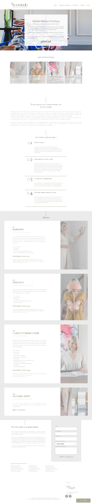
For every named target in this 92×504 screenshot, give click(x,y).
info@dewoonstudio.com (73, 492)
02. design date (33, 77)
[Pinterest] (66, 496)
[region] (18, 75)
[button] (16, 12)
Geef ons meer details (60, 446)
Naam (56, 426)
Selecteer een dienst (60, 441)
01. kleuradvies (15, 77)
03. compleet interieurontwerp (55, 77)
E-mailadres (58, 431)
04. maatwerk (69, 77)
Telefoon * (57, 436)
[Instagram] (70, 496)
